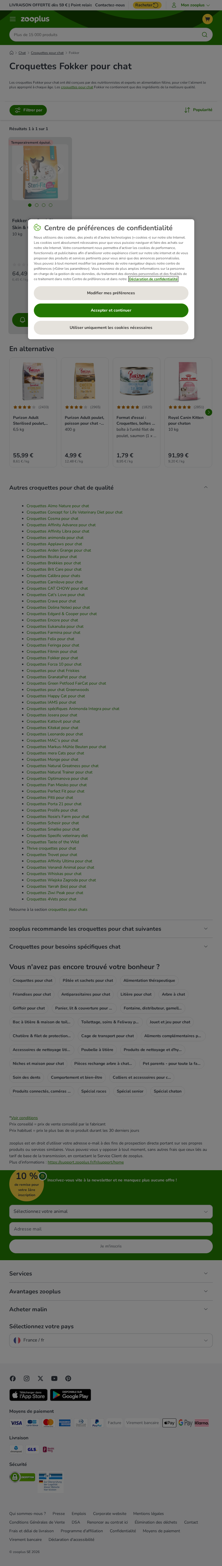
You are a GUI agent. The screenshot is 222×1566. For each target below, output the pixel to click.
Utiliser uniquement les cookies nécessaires (111, 327)
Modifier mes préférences (111, 293)
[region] (111, 279)
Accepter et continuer (111, 310)
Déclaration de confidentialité (153, 279)
